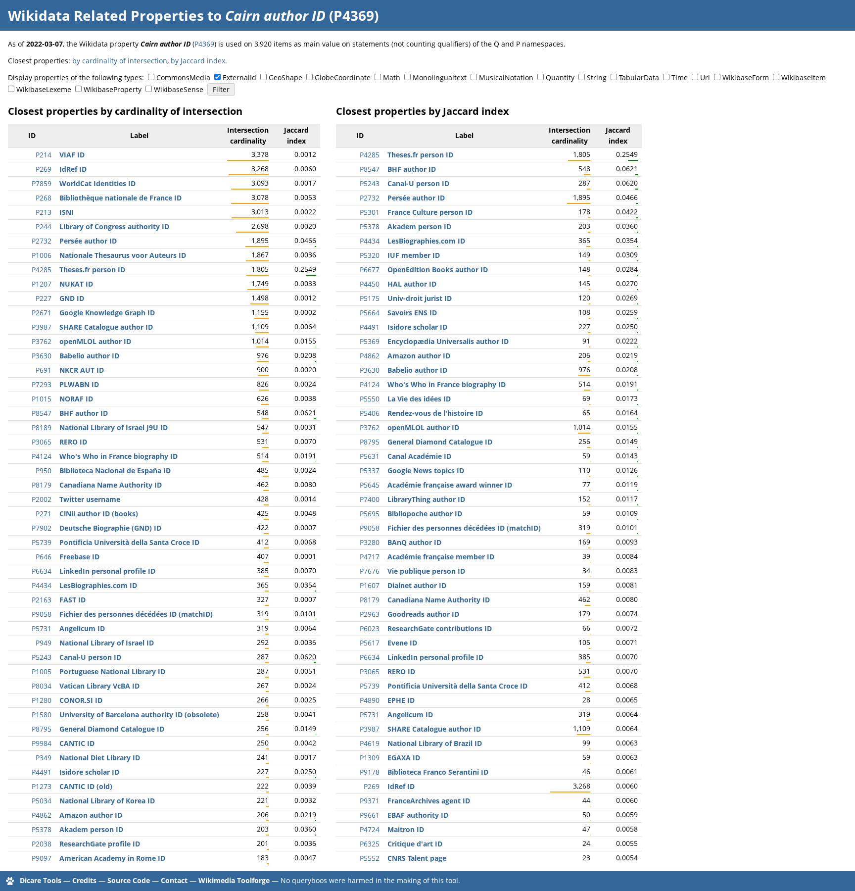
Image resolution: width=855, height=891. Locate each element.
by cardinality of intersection (119, 60)
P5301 (370, 212)
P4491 (41, 772)
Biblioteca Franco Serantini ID (437, 772)
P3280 (370, 542)
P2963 (370, 614)
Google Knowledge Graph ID (107, 312)
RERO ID (73, 441)
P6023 (370, 628)
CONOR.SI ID (80, 700)
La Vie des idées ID (419, 398)
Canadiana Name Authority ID (110, 485)
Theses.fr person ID (92, 269)
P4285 (41, 269)
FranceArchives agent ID (428, 800)
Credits (84, 880)
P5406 (370, 413)
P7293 (41, 384)
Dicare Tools (40, 880)
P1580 (41, 714)
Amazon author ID (90, 815)
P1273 (41, 786)
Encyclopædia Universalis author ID (448, 341)
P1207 (41, 284)
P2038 (41, 843)
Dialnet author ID (416, 585)
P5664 (370, 312)
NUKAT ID (76, 284)
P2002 (41, 499)
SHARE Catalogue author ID (106, 327)
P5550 (370, 398)
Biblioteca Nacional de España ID (115, 470)
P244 (43, 226)
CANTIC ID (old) (85, 786)
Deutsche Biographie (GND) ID (110, 528)
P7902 (41, 528)
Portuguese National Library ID (112, 671)
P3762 (41, 341)
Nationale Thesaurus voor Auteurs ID (122, 255)
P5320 (370, 255)
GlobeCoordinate (343, 77)
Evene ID (402, 642)
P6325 (370, 843)
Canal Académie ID (419, 456)
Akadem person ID (91, 829)
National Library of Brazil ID (434, 743)
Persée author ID (88, 241)
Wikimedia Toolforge (234, 880)
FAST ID (72, 599)
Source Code (128, 880)
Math (391, 77)
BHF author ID (83, 413)
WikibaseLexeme (43, 89)
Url (705, 77)
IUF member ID (413, 255)
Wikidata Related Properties (106, 15)
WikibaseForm (745, 77)
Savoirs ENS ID (412, 312)
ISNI (66, 212)
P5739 (41, 542)
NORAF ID (76, 398)
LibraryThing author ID (426, 499)
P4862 (41, 815)
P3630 (41, 355)
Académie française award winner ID (449, 485)
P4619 (370, 743)
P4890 (370, 700)
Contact (174, 880)
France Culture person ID (430, 212)
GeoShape (285, 77)
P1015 (41, 398)
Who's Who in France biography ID (118, 456)
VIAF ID (72, 154)
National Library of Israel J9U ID (113, 427)
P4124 (41, 456)
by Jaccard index (198, 60)
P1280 (41, 700)
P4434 (41, 585)
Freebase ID (79, 556)
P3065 (41, 441)
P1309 (370, 757)
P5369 (370, 341)
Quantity (560, 77)
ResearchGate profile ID (99, 843)
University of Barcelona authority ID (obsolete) (139, 714)
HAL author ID (411, 284)
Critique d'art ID (414, 843)
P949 (43, 642)
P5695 (370, 513)
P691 (43, 370)
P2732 (41, 241)
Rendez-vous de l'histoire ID (435, 413)
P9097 (41, 858)
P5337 (370, 470)
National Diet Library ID (99, 757)
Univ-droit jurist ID (419, 298)
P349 (43, 757)
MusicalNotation (506, 77)
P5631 (370, 456)
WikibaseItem (803, 77)
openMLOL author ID (95, 341)
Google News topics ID (425, 470)
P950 (43, 470)
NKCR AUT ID (81, 370)
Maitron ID (405, 829)
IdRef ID (73, 169)
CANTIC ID (77, 743)
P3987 (41, 327)
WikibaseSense (178, 89)
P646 (43, 556)
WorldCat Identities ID (97, 183)
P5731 (41, 628)
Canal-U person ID (90, 657)
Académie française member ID (440, 556)
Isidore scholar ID (89, 772)
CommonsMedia (183, 77)
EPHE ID (401, 700)
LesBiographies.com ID (98, 585)
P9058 (41, 614)
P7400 (370, 499)
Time (679, 77)
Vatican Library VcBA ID (99, 686)
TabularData (639, 77)
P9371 (370, 800)
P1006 (41, 255)
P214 (43, 154)
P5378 (41, 829)
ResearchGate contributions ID (439, 628)
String (597, 77)
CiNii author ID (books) (98, 513)
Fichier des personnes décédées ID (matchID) (136, 614)
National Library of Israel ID (106, 642)
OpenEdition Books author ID (437, 269)
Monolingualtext (440, 77)
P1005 (41, 671)
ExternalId (239, 77)
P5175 (370, 298)
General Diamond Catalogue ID (111, 729)
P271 (43, 513)
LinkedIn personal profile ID (107, 571)
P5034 (41, 800)
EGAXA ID (403, 757)
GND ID (71, 298)
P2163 (41, 599)
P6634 (41, 571)
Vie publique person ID (426, 571)
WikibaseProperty (113, 89)
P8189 (41, 427)
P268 (43, 197)
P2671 (41, 312)
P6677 (370, 269)
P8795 (41, 729)
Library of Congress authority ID (114, 226)
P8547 (41, 413)
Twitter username (89, 499)
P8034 (41, 686)
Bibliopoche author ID (424, 513)
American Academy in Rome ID (112, 858)
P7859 (41, 183)
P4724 (370, 829)
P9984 (41, 743)
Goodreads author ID (423, 614)
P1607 (370, 585)
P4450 (370, 284)
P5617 (370, 642)
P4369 (204, 44)
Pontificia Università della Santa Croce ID (129, 542)
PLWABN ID (79, 384)
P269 (43, 169)
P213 (43, 212)
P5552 (370, 858)
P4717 (370, 556)
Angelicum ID (82, 628)
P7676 (370, 571)
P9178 (370, 772)
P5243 (41, 657)
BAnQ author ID (414, 542)
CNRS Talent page (416, 858)
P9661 (370, 815)
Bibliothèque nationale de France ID (120, 197)
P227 (43, 298)
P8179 (41, 485)
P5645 (370, 485)
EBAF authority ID (417, 815)
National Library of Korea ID (107, 800)
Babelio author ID (89, 355)
